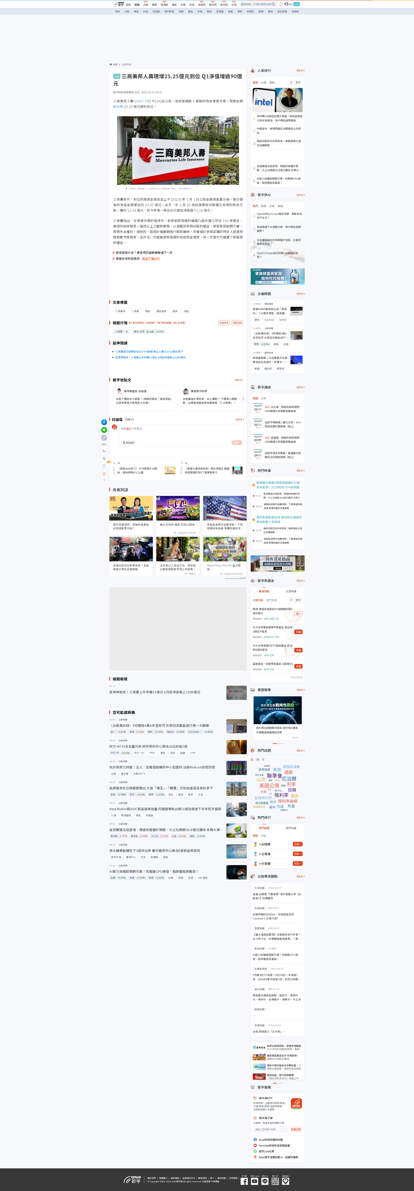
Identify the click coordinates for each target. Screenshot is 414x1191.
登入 (291, 4)
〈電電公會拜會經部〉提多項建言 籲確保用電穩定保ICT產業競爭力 (207, 470)
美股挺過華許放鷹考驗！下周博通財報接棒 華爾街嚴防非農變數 (225, 526)
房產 (230, 11)
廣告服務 (175, 1178)
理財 (239, 11)
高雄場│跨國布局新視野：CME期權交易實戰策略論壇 (283, 440)
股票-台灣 (269, 655)
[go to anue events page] (281, 4)
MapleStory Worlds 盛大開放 (224, 567)
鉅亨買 (213, 4)
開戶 (298, 614)
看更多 (238, 380)
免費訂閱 (296, 1129)
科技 (145, 11)
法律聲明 (233, 1178)
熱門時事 (169, 11)
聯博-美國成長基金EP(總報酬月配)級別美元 (272, 611)
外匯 (183, 4)
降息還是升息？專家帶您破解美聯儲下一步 (144, 252)
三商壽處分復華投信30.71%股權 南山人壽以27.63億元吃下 (149, 351)
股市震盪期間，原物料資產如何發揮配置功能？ (131, 526)
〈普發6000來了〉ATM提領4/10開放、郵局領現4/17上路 (137, 470)
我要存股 (237, 322)
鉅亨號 (224, 4)
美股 (154, 4)
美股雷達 (269, 304)
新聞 (137, 4)
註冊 (296, 4)
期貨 (209, 11)
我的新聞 (282, 11)
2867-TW (142, 101)
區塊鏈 (219, 11)
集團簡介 (163, 1178)
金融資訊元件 (188, 1178)
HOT (267, 407)
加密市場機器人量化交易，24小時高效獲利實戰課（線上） (283, 424)
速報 (181, 11)
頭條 (117, 11)
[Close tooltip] (131, 474)
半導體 (266, 863)
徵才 (212, 1178)
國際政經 (269, 353)
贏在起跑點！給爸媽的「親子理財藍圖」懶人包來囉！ (160, 322)
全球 (191, 4)
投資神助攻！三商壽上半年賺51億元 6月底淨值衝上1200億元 (150, 357)
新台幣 (118, 106)
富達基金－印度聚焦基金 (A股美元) (273, 664)
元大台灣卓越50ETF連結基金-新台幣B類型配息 (272, 648)
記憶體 (266, 844)
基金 (174, 4)
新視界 (250, 11)
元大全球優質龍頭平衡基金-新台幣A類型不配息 (273, 629)
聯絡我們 (202, 1178)
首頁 (128, 4)
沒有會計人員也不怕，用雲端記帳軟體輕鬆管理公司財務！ (178, 567)
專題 (261, 11)
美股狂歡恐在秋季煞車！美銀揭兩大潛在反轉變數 (131, 567)
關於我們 (151, 1178)
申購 (298, 632)
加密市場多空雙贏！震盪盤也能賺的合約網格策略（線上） (283, 455)
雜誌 (270, 11)
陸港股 (164, 4)
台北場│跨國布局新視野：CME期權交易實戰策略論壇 (283, 409)
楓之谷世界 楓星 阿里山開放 (177, 524)
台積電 (266, 854)
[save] (104, 466)
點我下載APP (151, 258)
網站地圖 (221, 1178)
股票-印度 (269, 669)
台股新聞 (126, 64)
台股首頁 (224, 322)
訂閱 (234, 4)
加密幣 (201, 4)
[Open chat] (104, 474)
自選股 (295, 11)
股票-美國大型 (271, 618)
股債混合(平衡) (271, 636)
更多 (298, 82)
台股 (145, 4)
